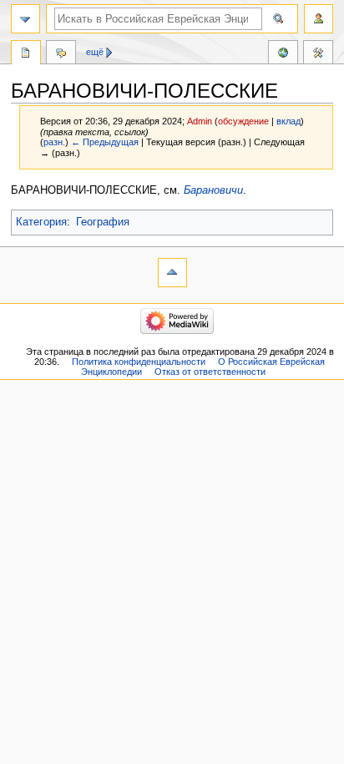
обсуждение (243, 121)
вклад (288, 121)
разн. (54, 142)
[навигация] (25, 18)
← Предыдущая (105, 142)
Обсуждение (61, 54)
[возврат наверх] (172, 272)
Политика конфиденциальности (138, 362)
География (102, 222)
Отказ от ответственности (210, 372)
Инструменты (318, 54)
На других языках (283, 54)
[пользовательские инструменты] (318, 18)
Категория (41, 222)
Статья (26, 54)
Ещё (95, 52)
